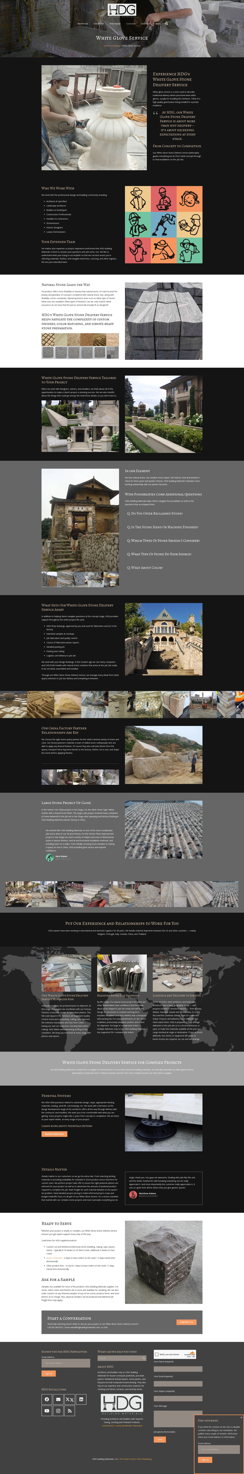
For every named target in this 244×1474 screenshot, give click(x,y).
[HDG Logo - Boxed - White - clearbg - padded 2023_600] (122, 10)
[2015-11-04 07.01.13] (230, 704)
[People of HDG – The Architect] (138, 250)
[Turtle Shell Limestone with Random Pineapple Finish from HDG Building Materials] (61, 352)
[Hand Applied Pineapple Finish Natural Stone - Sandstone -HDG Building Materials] (73, 339)
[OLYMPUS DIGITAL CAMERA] (99, 352)
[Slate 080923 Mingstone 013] (49, 579)
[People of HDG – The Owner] (138, 199)
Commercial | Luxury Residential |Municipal (122, 1425)
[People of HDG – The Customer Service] (189, 199)
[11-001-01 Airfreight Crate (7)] (176, 704)
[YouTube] (47, 1411)
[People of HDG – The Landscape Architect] (189, 225)
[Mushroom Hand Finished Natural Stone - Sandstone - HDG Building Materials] (67, 704)
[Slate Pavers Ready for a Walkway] (149, 704)
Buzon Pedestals (54, 1258)
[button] (90, 23)
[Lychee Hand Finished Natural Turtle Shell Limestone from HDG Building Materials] (73, 352)
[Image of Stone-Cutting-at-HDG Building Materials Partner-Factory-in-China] (96, 777)
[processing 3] (111, 579)
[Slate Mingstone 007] (65, 579)
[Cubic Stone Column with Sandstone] (122, 704)
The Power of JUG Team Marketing (135, 1459)
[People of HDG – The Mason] (164, 250)
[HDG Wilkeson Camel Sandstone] (99, 339)
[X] (69, 1399)
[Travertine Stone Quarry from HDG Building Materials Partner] (13, 704)
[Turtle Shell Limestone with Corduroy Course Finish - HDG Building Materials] (48, 352)
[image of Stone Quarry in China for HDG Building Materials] (49, 777)
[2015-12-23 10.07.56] (203, 704)
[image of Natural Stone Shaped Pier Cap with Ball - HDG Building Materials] (106, 439)
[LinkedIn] (81, 1399)
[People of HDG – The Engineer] (164, 199)
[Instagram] (58, 1411)
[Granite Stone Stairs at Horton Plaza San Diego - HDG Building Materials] (122, 894)
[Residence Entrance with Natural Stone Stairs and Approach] (80, 439)
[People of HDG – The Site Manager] (138, 225)
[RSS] (69, 1411)
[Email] (58, 1399)
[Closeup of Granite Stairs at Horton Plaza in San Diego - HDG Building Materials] (174, 894)
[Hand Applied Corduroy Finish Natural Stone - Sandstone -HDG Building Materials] (86, 339)
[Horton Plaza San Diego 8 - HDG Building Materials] (148, 894)
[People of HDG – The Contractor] (164, 225)
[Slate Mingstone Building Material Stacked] (80, 579)
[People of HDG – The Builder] (189, 250)
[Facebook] (47, 1399)
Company (115, 45)
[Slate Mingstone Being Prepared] (96, 579)
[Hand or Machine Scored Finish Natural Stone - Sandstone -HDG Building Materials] (48, 339)
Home (106, 45)
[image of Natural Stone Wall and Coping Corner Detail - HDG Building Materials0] (54, 439)
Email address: (48, 1357)
